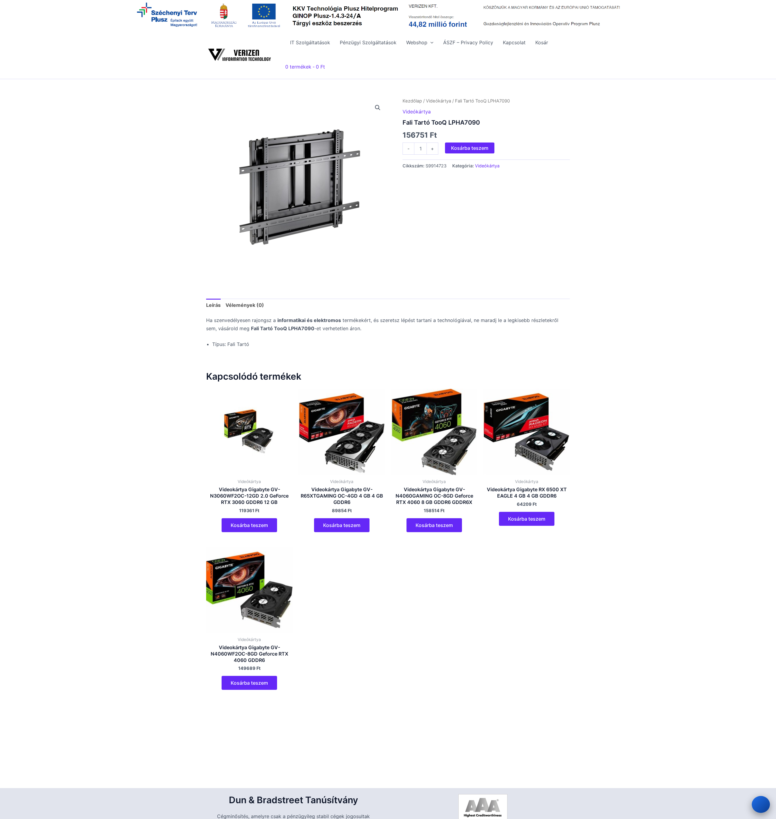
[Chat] (761, 804)
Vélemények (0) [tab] (245, 305)
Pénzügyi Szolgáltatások (368, 42)
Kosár (541, 42)
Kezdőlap (412, 101)
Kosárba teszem (469, 148)
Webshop (416, 42)
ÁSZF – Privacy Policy (468, 42)
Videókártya (438, 101)
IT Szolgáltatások (310, 42)
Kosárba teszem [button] (249, 525)
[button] (430, 42)
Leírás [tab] (213, 305)
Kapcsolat (514, 42)
